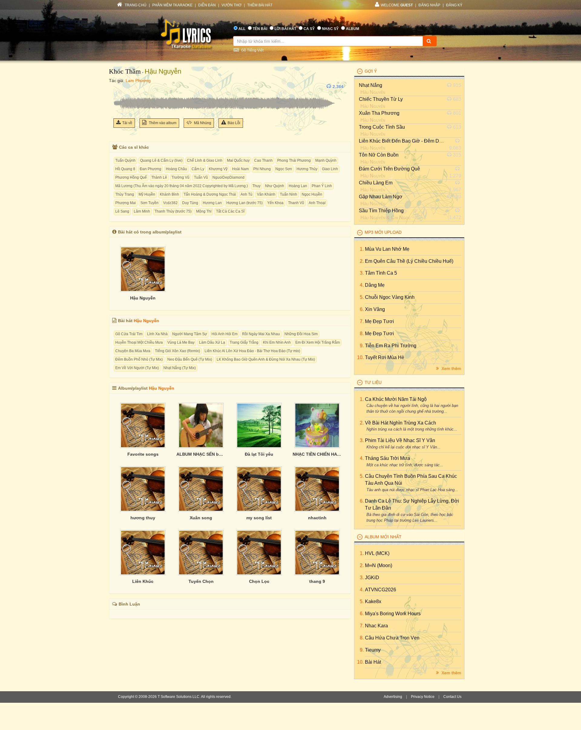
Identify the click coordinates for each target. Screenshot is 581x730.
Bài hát (373, 662)
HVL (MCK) (377, 553)
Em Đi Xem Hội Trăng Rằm (317, 342)
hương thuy (142, 517)
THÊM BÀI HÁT (259, 5)
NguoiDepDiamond (228, 177)
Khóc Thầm (125, 71)
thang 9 (317, 581)
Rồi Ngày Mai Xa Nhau (261, 334)
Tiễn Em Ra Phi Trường (390, 345)
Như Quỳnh (274, 186)
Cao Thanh (263, 160)
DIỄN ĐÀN (207, 5)
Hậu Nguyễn (163, 71)
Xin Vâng (375, 309)
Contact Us (452, 697)
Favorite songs (143, 454)
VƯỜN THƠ (231, 5)
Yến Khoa (275, 203)
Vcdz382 (170, 203)
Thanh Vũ (296, 203)
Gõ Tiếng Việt (252, 50)
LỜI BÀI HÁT (285, 29)
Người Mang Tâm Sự (189, 334)
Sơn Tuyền (149, 203)
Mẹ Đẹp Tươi (379, 321)
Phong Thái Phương (294, 160)
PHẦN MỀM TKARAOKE (172, 5)
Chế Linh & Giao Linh (204, 160)
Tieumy (373, 649)
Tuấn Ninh (288, 194)
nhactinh (317, 517)
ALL (241, 29)
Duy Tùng (190, 203)
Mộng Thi (204, 211)
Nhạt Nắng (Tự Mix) (179, 368)
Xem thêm (450, 368)
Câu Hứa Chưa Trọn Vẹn (392, 637)
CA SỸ (309, 29)
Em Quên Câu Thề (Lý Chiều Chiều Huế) (409, 261)
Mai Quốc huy (238, 160)
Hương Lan (212, 203)
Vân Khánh (266, 194)
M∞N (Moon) (378, 565)
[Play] (119, 87)
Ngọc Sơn (283, 169)
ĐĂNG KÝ (454, 5)
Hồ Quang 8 (125, 169)
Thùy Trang (124, 194)
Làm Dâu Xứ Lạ (212, 342)
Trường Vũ (180, 177)
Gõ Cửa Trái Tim (129, 334)
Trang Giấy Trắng (244, 342)
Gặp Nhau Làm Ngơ (380, 196)
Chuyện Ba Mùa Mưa (132, 351)
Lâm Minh (142, 211)
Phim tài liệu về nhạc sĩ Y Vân (400, 440)
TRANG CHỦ (135, 5)
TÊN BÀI (260, 29)
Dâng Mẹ (375, 285)
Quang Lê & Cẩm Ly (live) (161, 160)
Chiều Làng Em (375, 182)
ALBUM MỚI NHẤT (383, 536)
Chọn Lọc (259, 581)
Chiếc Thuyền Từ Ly (381, 99)
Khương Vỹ (218, 169)
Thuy (256, 186)
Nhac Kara (376, 625)
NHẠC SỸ (330, 29)
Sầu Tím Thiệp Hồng (381, 210)
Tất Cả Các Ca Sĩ (230, 211)
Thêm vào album (162, 123)
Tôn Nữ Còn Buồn (379, 154)
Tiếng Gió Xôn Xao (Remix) (177, 351)
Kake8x (373, 601)
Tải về (127, 123)
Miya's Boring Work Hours (393, 613)
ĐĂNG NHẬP (429, 5)
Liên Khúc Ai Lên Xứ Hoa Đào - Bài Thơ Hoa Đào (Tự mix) (252, 351)
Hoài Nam (240, 169)
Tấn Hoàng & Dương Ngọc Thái (210, 194)
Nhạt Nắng (370, 85)
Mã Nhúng (202, 123)
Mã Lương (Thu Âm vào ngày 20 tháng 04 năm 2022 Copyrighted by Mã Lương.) (181, 186)
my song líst (259, 517)
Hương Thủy (307, 169)
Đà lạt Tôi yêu (259, 454)
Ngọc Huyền (312, 194)
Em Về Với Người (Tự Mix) (137, 368)
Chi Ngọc (401, 217)
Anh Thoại (317, 203)
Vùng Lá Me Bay (181, 342)
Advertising (393, 697)
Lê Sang (122, 211)
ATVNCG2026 (380, 589)
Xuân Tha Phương (379, 113)
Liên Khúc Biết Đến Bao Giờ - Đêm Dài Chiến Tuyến (415, 141)
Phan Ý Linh (322, 186)
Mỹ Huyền (147, 194)
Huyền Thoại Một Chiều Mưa (139, 342)
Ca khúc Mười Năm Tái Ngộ (396, 399)
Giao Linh (330, 169)
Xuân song (201, 517)
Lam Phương (138, 80)
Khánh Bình (169, 194)
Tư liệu (373, 382)
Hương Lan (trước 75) (244, 203)
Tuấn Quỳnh (125, 160)
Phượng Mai (125, 203)
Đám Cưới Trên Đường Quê (389, 168)
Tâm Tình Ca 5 (381, 273)
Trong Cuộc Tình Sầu (382, 127)
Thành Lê (159, 177)
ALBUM (352, 29)
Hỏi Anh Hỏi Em (225, 334)
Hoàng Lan (298, 186)
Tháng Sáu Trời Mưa (387, 458)
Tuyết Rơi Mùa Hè (384, 357)
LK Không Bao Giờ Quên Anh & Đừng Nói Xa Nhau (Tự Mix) (266, 359)
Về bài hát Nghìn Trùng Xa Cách (400, 422)
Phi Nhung (262, 169)
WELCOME (397, 5)
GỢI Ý (371, 71)
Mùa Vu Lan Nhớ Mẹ (387, 249)
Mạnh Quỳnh (325, 160)
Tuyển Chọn (201, 581)
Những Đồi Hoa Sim (301, 334)
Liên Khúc (142, 581)
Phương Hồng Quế (131, 177)
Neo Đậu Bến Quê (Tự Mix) (189, 359)
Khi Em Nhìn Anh (277, 342)
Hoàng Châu (176, 169)
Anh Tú (246, 194)
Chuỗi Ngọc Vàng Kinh (390, 297)
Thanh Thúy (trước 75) (173, 211)
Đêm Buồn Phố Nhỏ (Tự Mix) (139, 359)
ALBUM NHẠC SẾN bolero (200, 454)
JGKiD (372, 577)
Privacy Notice (423, 697)
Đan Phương (150, 169)
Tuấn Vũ (201, 177)
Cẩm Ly (198, 169)
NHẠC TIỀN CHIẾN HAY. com (317, 454)
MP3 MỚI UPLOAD (383, 232)
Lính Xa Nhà (157, 334)
